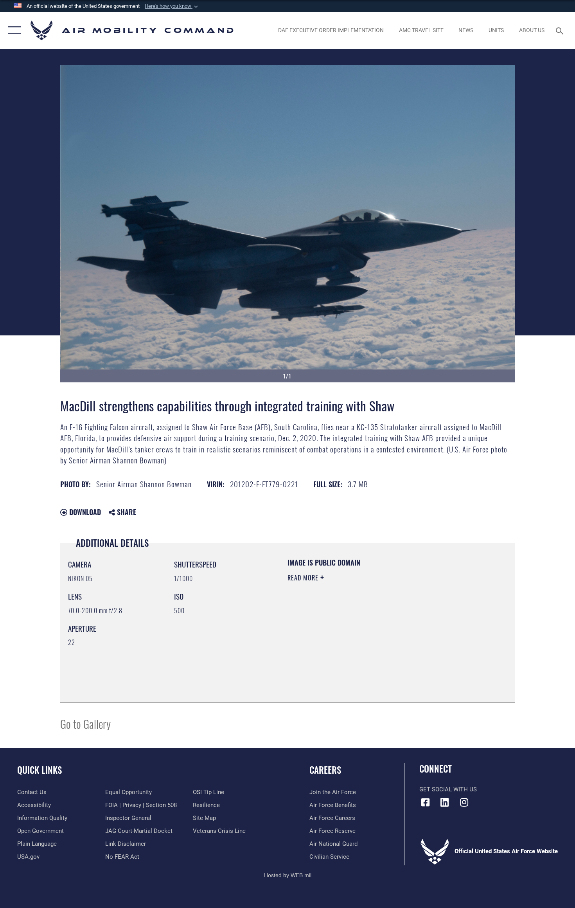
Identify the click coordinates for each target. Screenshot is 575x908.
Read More (304, 577)
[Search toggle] (561, 30)
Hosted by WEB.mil (287, 875)
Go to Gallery (85, 723)
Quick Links (39, 769)
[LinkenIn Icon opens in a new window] (445, 802)
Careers (325, 769)
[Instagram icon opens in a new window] (464, 802)
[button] (172, 6)
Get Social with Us (448, 789)
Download (84, 512)
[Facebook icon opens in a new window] (425, 802)
